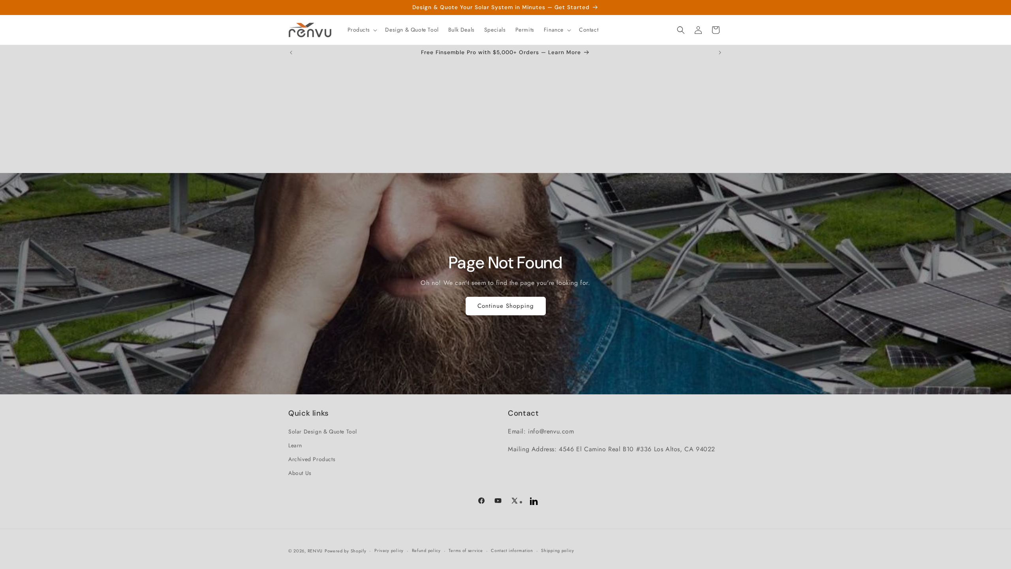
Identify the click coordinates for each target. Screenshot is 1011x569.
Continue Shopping (505, 305)
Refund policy (426, 550)
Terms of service (466, 550)
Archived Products (311, 459)
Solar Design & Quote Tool (322, 431)
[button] (362, 29)
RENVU (315, 551)
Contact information (512, 550)
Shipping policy (557, 550)
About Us (300, 473)
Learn (295, 445)
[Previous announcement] (291, 52)
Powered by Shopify (345, 551)
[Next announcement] (720, 52)
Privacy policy (389, 550)
